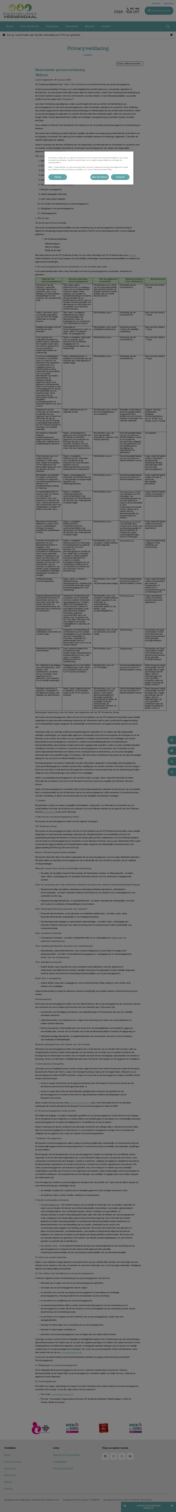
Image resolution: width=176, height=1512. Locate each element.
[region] (89, 168)
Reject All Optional (99, 177)
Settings (57, 177)
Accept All (120, 177)
